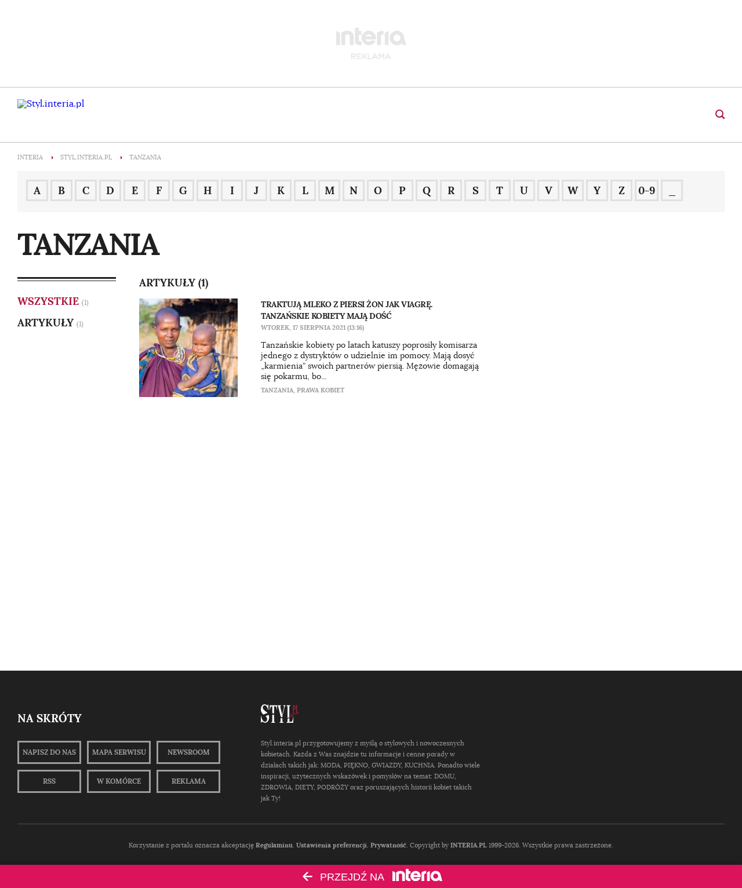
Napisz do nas (49, 752)
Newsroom (189, 752)
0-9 (646, 190)
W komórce (119, 781)
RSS (49, 781)
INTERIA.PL (468, 845)
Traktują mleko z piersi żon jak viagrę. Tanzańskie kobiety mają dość (346, 310)
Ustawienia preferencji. (332, 845)
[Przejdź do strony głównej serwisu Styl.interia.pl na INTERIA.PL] (50, 103)
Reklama (189, 781)
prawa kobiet (320, 390)
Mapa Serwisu (119, 752)
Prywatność (388, 845)
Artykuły (45, 322)
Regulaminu (274, 845)
